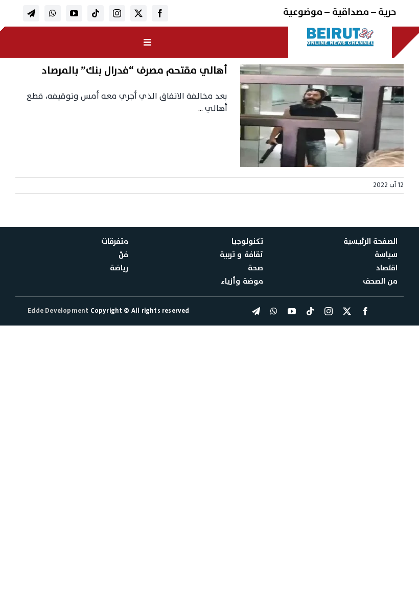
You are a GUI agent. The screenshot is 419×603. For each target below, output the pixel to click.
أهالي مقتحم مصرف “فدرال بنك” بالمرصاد (134, 70)
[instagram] (117, 13)
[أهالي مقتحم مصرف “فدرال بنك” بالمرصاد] (322, 115)
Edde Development (59, 310)
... (200, 108)
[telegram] (31, 13)
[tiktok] (95, 13)
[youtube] (74, 13)
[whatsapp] (52, 13)
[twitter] (138, 13)
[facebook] (160, 13)
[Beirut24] (340, 30)
